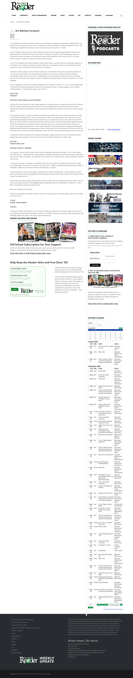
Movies (71, 15)
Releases (98, 15)
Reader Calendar (17, 630)
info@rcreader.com (74, 648)
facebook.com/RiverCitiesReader (78, 655)
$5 (16, 278)
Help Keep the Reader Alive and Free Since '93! (39, 262)
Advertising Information (19, 625)
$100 (22, 271)
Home (14, 15)
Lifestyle (88, 15)
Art (79, 15)
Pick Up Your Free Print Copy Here (23, 619)
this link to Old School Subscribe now (32, 253)
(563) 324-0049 (72, 646)
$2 (12, 278)
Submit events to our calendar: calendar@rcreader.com (86, 652)
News (13, 633)
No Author (15, 39)
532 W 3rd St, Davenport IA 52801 (79, 644)
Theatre (53, 15)
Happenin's (24, 15)
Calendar (109, 15)
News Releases (17, 653)
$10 (20, 278)
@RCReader (72, 657)
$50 (17, 271)
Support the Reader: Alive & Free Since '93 (25, 628)
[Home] (23, 6)
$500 (22, 285)
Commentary (16, 636)
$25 (13, 271)
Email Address (95, 258)
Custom (27, 271)
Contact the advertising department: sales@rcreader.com (86, 650)
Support (14, 289)
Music (62, 15)
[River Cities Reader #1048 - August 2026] (105, 96)
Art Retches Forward (27, 30)
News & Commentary (39, 15)
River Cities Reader (114, 129)
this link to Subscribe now (105, 303)
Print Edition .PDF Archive (20, 622)
